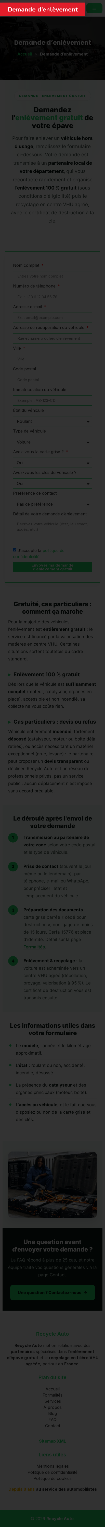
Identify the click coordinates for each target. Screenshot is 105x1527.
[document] (52, 763)
